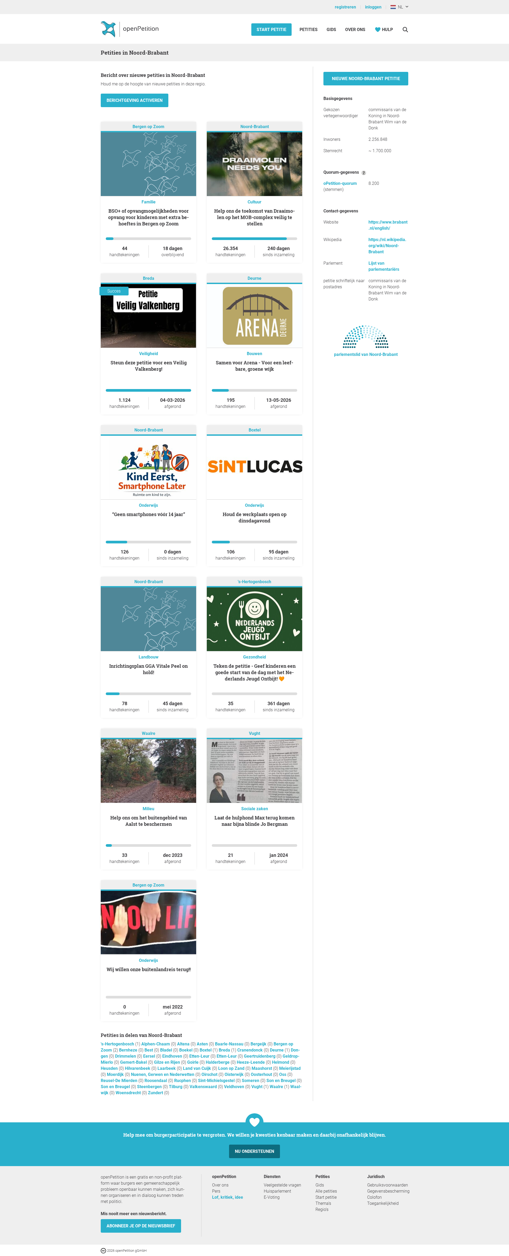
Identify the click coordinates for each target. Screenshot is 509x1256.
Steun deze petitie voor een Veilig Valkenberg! (149, 365)
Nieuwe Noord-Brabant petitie (366, 78)
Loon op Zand (231, 1068)
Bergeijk (259, 1043)
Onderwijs (148, 505)
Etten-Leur (199, 1056)
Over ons (355, 29)
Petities (309, 29)
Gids (331, 29)
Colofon (374, 1197)
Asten (203, 1043)
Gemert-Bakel (134, 1062)
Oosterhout (262, 1074)
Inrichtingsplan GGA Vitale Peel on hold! (148, 669)
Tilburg (176, 1086)
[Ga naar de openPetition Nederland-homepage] (130, 29)
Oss (283, 1074)
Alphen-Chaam (156, 1043)
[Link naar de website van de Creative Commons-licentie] (104, 1250)
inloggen (373, 7)
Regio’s (321, 1209)
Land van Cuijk (197, 1068)
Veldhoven (234, 1086)
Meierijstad (290, 1068)
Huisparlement (277, 1191)
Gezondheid (254, 657)
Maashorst (262, 1068)
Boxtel (255, 430)
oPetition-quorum (340, 183)
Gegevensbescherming (388, 1191)
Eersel (149, 1056)
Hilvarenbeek (138, 1068)
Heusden (110, 1068)
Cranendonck (250, 1050)
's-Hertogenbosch (254, 581)
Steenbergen (150, 1086)
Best (149, 1050)
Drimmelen (126, 1056)
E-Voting (272, 1197)
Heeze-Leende (251, 1062)
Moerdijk (116, 1074)
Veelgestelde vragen (282, 1185)
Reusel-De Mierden (119, 1080)
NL (399, 7)
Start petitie (271, 29)
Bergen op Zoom (148, 126)
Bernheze (128, 1050)
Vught (254, 733)
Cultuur (254, 201)
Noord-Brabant (254, 126)
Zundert (156, 1092)
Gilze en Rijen (167, 1062)
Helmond (281, 1062)
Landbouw (149, 657)
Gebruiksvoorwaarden (387, 1185)
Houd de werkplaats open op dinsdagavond (255, 517)
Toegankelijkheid (383, 1203)
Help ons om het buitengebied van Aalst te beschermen (148, 820)
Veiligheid (148, 353)
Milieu (148, 808)
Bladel (166, 1050)
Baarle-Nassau (229, 1043)
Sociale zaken (254, 808)
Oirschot (209, 1074)
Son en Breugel (281, 1080)
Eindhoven (172, 1056)
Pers (216, 1191)
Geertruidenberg (260, 1056)
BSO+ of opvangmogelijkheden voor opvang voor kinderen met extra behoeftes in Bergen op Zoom (148, 217)
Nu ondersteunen (254, 1151)
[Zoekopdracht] (405, 30)
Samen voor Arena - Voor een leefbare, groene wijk (254, 365)
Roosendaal (156, 1080)
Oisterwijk (235, 1074)
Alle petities (326, 1191)
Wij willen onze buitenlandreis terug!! (149, 969)
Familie (149, 201)
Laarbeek (167, 1068)
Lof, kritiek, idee (227, 1197)
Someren (251, 1080)
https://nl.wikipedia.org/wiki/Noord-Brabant (387, 245)
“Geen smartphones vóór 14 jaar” (148, 514)
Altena (184, 1043)
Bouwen (254, 353)
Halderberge (218, 1062)
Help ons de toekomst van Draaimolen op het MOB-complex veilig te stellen (254, 217)
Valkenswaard (204, 1086)
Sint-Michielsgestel (217, 1080)
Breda (148, 278)
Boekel (186, 1050)
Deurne (254, 278)
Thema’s (323, 1203)
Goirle (193, 1062)
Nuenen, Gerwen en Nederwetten (163, 1074)
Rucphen (183, 1080)
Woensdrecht (129, 1092)
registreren (345, 7)
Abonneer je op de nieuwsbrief (141, 1225)
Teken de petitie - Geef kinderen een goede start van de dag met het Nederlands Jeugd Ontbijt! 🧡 (254, 672)
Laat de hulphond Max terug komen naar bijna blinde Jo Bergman (254, 820)
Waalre (148, 733)
